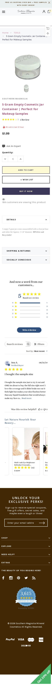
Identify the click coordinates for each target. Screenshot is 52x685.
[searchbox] (15, 344)
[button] (26, 680)
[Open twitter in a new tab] (26, 578)
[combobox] (37, 351)
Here (26, 22)
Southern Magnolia (15, 98)
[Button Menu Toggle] (3, 12)
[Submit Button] (42, 522)
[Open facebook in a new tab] (3, 578)
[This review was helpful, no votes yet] (39, 409)
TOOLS (17, 32)
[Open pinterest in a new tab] (18, 578)
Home (5, 32)
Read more (26, 398)
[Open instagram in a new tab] (11, 578)
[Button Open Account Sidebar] (44, 11)
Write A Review (29, 330)
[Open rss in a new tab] (34, 578)
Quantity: (7, 152)
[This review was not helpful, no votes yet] (44, 409)
